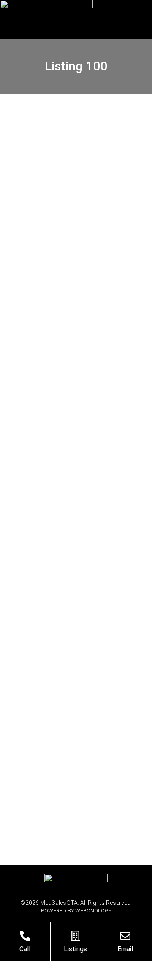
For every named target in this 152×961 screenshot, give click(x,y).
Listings (75, 949)
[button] (140, 19)
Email (125, 949)
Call (24, 949)
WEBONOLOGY (93, 910)
